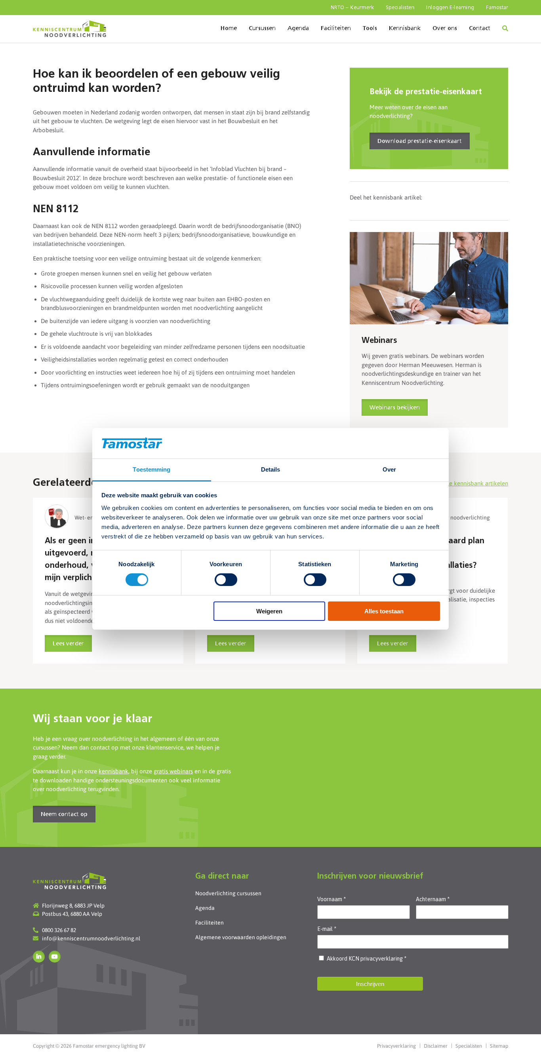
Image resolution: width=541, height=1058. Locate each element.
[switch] (226, 579)
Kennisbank (405, 28)
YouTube (55, 957)
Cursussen (262, 28)
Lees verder (68, 644)
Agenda (298, 28)
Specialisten (400, 7)
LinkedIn (39, 957)
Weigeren (269, 611)
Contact (479, 28)
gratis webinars (173, 771)
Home (229, 28)
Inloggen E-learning (450, 7)
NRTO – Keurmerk (352, 7)
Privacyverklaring (396, 1046)
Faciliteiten (336, 28)
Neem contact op (64, 814)
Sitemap (499, 1046)
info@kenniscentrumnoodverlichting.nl (91, 938)
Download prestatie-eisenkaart (419, 141)
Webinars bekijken (395, 408)
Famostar (497, 7)
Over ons (444, 28)
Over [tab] (389, 469)
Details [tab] (270, 469)
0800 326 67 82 (59, 930)
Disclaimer (436, 1046)
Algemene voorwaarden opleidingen (240, 937)
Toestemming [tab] (151, 469)
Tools (370, 28)
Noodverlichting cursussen (228, 893)
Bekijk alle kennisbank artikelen (466, 483)
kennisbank (113, 771)
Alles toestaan (384, 611)
